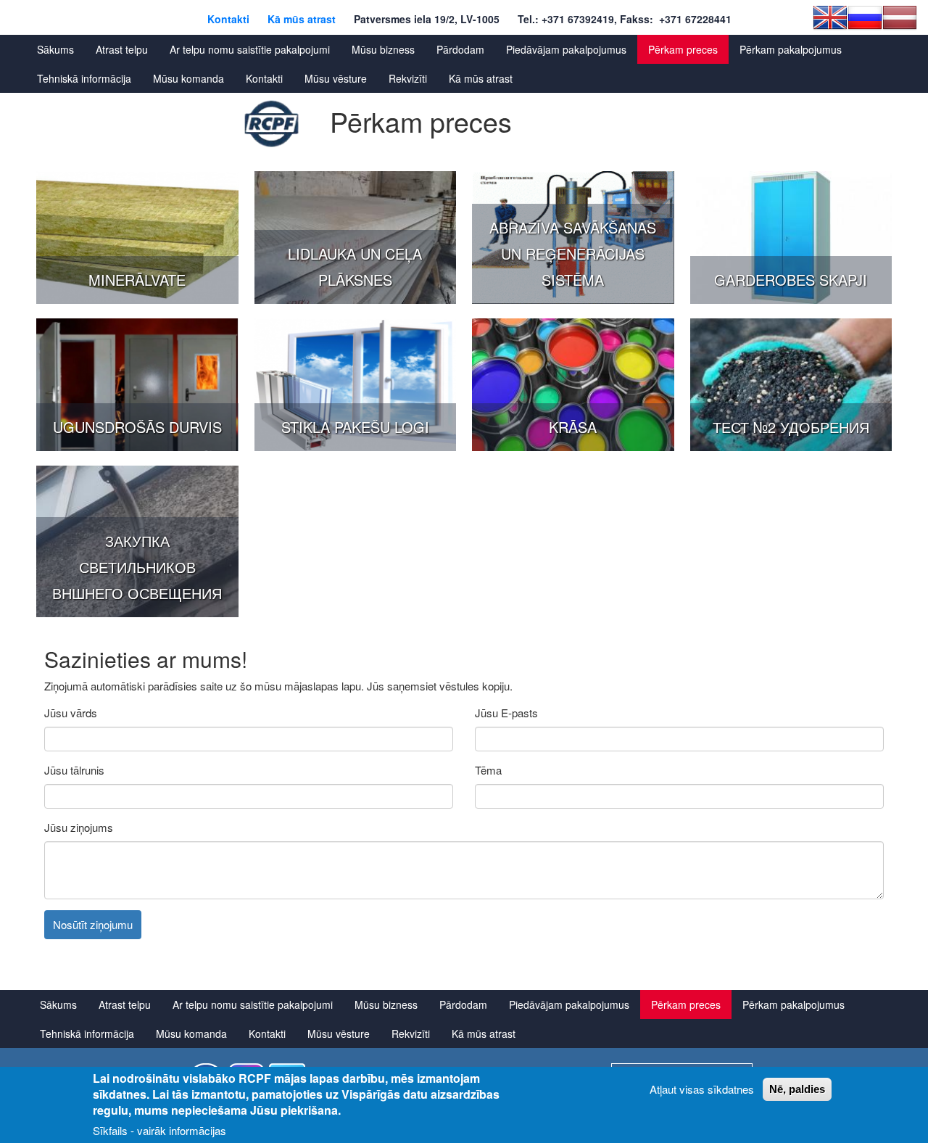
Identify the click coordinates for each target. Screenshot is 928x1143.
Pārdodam (460, 49)
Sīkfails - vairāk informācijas (159, 1130)
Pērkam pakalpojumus (791, 49)
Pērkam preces (683, 49)
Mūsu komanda (188, 78)
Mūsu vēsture (335, 78)
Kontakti (228, 19)
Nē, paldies (797, 1089)
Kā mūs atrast (302, 19)
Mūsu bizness (383, 49)
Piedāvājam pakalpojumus (566, 49)
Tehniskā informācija (84, 78)
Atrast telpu (122, 49)
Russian (865, 17)
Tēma (488, 769)
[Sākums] (272, 124)
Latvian (899, 17)
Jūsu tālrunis (74, 769)
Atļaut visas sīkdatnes (702, 1089)
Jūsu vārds (70, 712)
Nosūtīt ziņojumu (93, 924)
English (830, 17)
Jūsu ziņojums (78, 827)
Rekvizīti (408, 78)
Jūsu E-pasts (506, 712)
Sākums (55, 49)
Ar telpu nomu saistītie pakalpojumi (250, 49)
